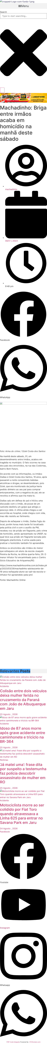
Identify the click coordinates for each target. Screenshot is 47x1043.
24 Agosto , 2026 (8, 828)
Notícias (4, 760)
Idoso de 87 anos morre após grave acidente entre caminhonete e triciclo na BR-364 (22, 735)
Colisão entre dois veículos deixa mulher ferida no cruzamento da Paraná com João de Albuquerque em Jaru (23, 700)
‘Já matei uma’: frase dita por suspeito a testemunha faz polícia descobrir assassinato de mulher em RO (23, 773)
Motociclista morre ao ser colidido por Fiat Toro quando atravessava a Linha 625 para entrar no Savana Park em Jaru (22, 814)
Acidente (4, 686)
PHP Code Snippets (13, 1042)
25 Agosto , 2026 (8, 714)
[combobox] (23, 16)
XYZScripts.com (35, 1042)
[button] (23, 6)
